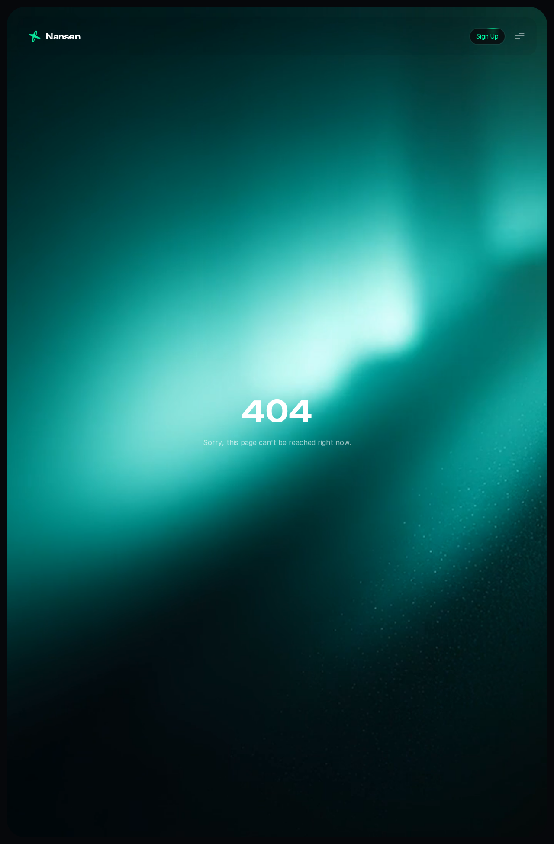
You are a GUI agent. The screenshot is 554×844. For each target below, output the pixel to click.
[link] (487, 36)
